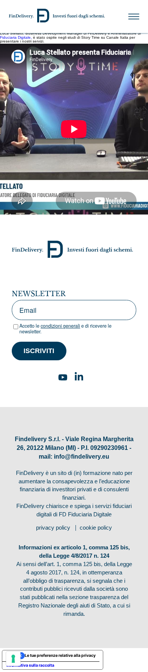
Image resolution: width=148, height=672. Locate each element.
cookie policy (96, 528)
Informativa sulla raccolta (30, 665)
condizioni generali (60, 325)
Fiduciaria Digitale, (16, 37)
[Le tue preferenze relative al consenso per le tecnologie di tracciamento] (13, 658)
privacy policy (53, 528)
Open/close (133, 17)
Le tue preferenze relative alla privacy (60, 655)
